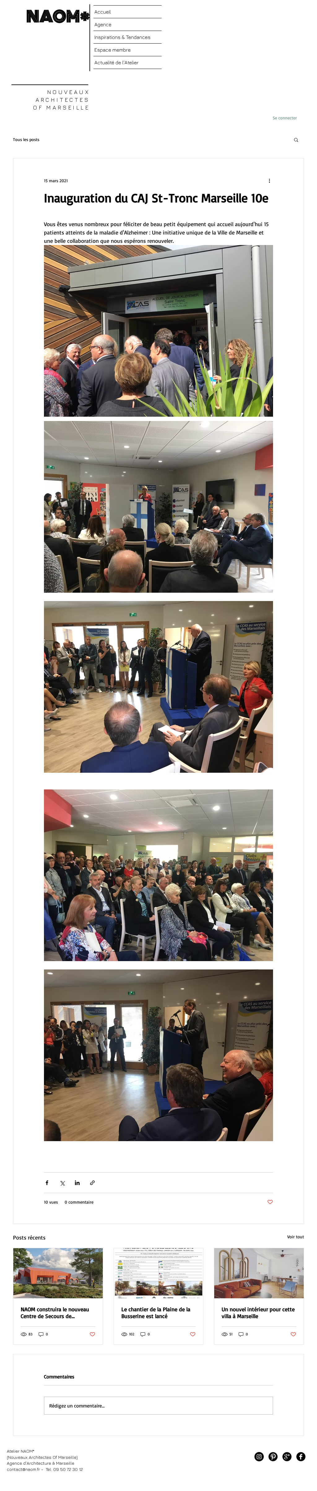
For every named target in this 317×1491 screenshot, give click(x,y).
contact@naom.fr (23, 1469)
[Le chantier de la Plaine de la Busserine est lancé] (158, 1273)
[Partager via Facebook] (47, 1183)
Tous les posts (26, 139)
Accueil (102, 12)
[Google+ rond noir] (287, 1456)
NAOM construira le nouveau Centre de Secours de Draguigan (55, 1312)
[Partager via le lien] (92, 1183)
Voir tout (295, 1236)
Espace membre (112, 50)
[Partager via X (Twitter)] (62, 1183)
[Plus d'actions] (269, 180)
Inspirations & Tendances (122, 37)
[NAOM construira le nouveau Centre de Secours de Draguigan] (58, 1273)
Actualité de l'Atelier (116, 62)
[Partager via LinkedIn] (77, 1183)
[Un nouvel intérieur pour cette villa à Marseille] (259, 1273)
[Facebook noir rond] (301, 1456)
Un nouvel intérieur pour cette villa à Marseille (258, 1312)
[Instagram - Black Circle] (259, 1456)
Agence (102, 24)
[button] (296, 139)
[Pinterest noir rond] (273, 1456)
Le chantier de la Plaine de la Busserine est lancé (155, 1312)
